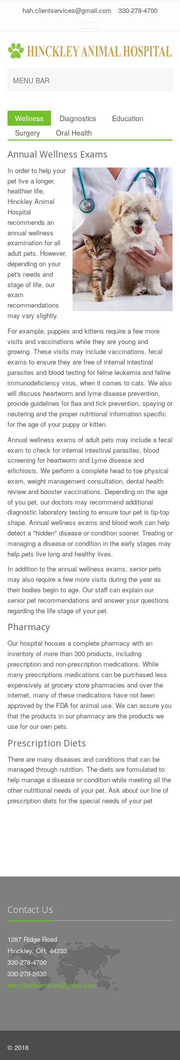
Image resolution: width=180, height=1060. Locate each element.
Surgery (27, 133)
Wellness (29, 118)
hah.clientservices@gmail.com (67, 10)
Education (128, 118)
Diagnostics (78, 118)
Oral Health (74, 133)
